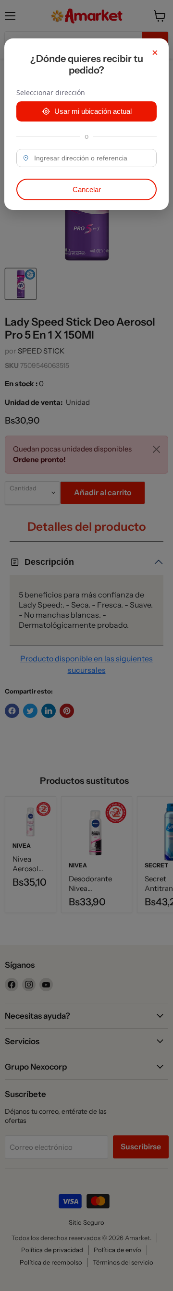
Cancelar (87, 189)
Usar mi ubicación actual (93, 111)
